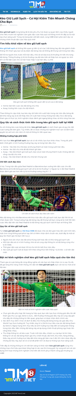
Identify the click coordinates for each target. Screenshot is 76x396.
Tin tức (67, 12)
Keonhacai (15, 12)
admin (5, 25)
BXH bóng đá (55, 12)
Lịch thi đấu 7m (40, 12)
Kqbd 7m (26, 12)
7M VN (5, 12)
